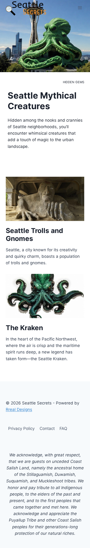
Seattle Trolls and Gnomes (34, 235)
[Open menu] (79, 7)
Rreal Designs (19, 409)
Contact (47, 428)
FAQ (63, 428)
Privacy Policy (21, 428)
